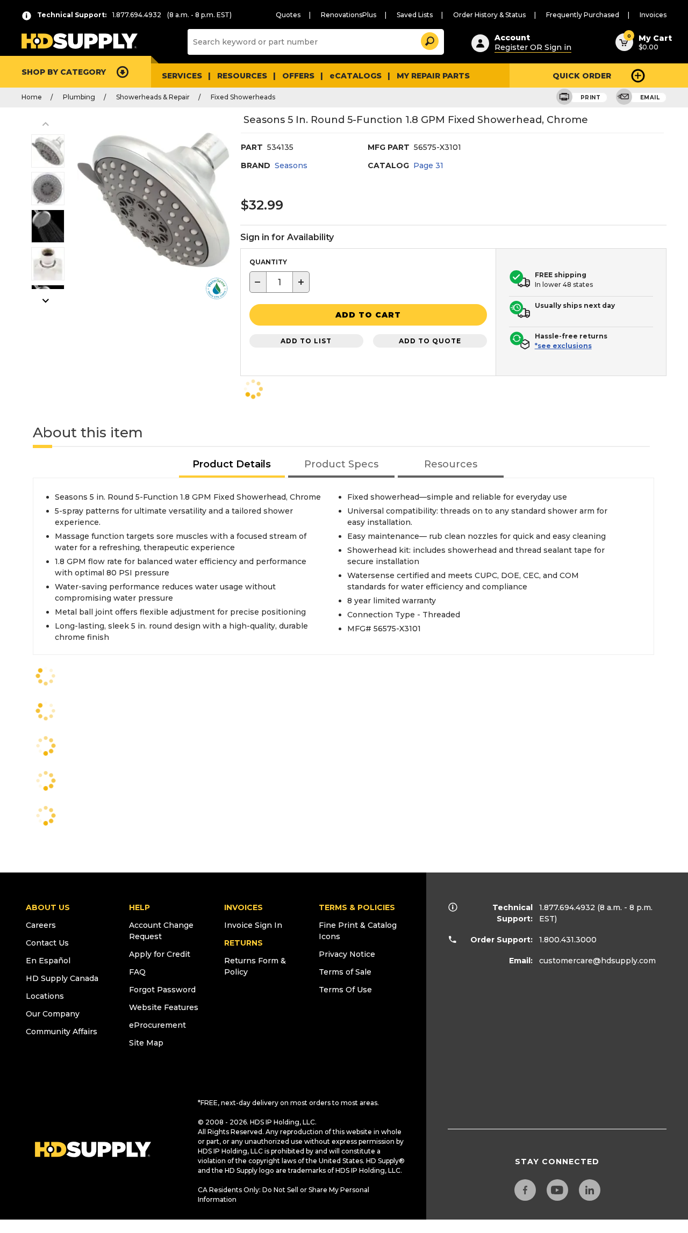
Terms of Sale (345, 972)
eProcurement (157, 1025)
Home (32, 97)
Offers (298, 76)
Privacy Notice (347, 954)
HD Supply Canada (62, 978)
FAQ (137, 972)
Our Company (53, 1014)
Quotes (288, 15)
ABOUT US (48, 907)
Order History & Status (489, 15)
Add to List (306, 341)
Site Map (146, 1043)
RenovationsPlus (348, 15)
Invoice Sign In (253, 925)
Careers (41, 925)
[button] (429, 39)
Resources (242, 76)
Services (182, 76)
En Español (48, 960)
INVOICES (243, 907)
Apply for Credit (159, 954)
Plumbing (79, 97)
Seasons (291, 165)
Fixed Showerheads (243, 97)
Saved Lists (415, 15)
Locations (45, 996)
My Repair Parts (433, 76)
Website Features (163, 1007)
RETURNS (243, 943)
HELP (139, 907)
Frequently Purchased (582, 15)
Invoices (653, 15)
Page (428, 165)
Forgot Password (162, 989)
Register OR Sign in (532, 47)
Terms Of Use (345, 989)
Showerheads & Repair (153, 97)
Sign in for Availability (287, 237)
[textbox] (279, 282)
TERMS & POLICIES (357, 907)
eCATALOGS (355, 76)
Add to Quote (430, 341)
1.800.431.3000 (568, 939)
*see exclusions (563, 346)
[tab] (232, 465)
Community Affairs (61, 1031)
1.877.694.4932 (567, 907)
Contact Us (47, 943)
